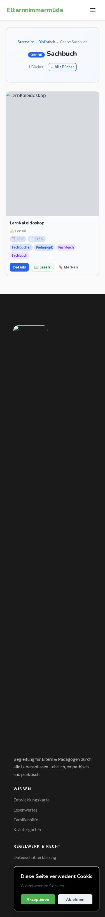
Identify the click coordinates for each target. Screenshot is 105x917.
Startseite (26, 42)
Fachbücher (21, 247)
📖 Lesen (42, 267)
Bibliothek (47, 42)
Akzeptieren (38, 899)
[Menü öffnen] (92, 10)
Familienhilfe (25, 819)
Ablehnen (75, 899)
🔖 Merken (68, 267)
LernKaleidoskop (27, 223)
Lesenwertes (25, 809)
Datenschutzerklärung (34, 857)
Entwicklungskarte (31, 799)
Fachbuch (66, 247)
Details (19, 267)
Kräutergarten (27, 829)
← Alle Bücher (62, 67)
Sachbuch (19, 255)
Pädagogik (44, 247)
